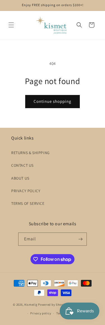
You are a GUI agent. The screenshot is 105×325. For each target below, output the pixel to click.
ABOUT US (20, 178)
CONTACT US (22, 165)
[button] (11, 25)
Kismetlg (31, 305)
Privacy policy (40, 313)
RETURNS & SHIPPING (30, 152)
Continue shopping (52, 101)
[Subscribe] (80, 239)
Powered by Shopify (52, 305)
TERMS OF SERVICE (28, 203)
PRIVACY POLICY (25, 190)
